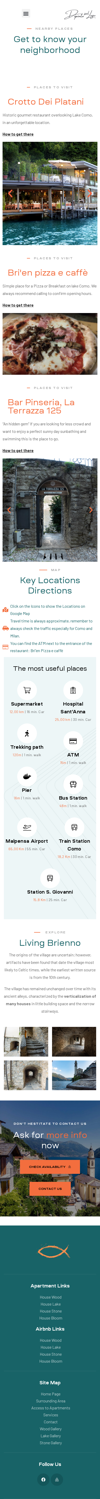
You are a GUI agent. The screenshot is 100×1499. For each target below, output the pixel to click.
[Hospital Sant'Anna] (73, 690)
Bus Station (73, 798)
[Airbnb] (57, 1479)
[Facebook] (43, 1479)
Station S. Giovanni (50, 892)
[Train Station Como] (74, 827)
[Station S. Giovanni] (50, 878)
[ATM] (73, 741)
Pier (27, 790)
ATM (73, 755)
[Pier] (27, 776)
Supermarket (27, 704)
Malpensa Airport (27, 841)
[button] (26, 13)
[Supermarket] (27, 690)
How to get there (18, 133)
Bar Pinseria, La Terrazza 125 (41, 406)
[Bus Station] (73, 784)
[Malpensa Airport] (27, 827)
